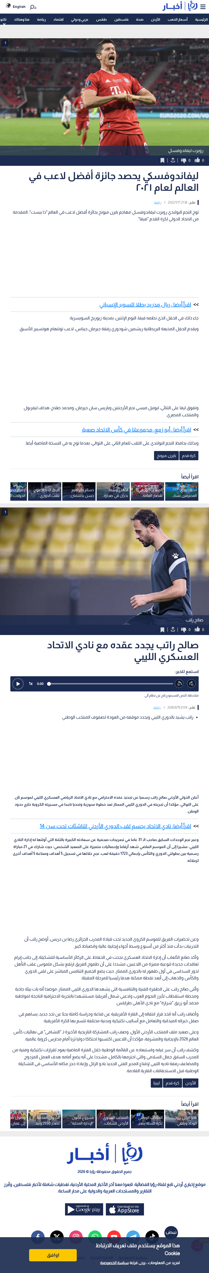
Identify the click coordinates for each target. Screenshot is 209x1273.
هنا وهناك (21, 19)
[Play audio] (18, 684)
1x (31, 683)
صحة (139, 19)
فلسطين (121, 19)
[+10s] (191, 683)
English (19, 7)
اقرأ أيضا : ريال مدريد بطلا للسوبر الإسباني (145, 304)
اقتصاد (58, 19)
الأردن (155, 19)
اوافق (53, 1255)
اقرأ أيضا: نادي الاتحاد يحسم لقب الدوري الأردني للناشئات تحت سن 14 (115, 826)
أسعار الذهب (178, 19)
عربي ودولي (79, 19)
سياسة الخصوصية (114, 1263)
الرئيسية (201, 19)
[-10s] (179, 683)
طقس (101, 19)
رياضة (41, 19)
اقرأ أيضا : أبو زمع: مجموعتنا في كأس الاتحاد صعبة (136, 430)
